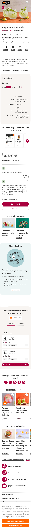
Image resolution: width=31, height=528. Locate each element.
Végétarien (25, 42)
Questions (20, 323)
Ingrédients (6, 70)
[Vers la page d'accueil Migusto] (6, 2)
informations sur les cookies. (10, 518)
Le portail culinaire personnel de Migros (13, 459)
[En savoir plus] (8, 232)
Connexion (16, 290)
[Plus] (26, 345)
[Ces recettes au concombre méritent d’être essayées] (8, 441)
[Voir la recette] (8, 406)
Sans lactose (15, 42)
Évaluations (24, 70)
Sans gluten (6, 42)
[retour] (3, 7)
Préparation (15, 70)
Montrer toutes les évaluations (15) (15, 365)
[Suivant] (27, 141)
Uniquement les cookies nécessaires (15, 521)
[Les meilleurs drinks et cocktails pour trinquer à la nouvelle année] (22, 441)
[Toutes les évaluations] (5, 30)
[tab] (15, 494)
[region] (15, 515)
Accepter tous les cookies (15, 525)
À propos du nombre (21, 87)
